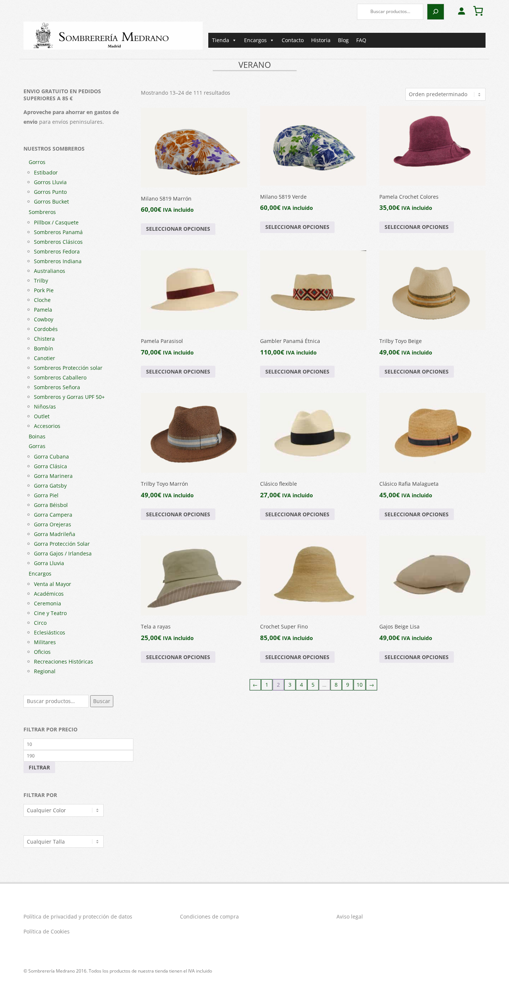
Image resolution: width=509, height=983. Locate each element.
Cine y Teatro (50, 613)
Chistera (44, 338)
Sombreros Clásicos (58, 241)
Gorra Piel (46, 495)
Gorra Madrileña (54, 534)
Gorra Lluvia (49, 563)
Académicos (49, 593)
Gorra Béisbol (51, 504)
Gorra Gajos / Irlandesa (63, 553)
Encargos (255, 40)
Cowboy (43, 319)
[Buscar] (435, 12)
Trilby (41, 280)
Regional (45, 671)
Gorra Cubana (51, 456)
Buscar (101, 701)
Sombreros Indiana (58, 261)
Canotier (44, 358)
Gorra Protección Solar (62, 543)
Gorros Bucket (51, 201)
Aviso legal (349, 916)
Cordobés (46, 329)
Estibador (46, 172)
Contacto (293, 40)
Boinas (37, 436)
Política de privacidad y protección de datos (77, 916)
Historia (321, 40)
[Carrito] (478, 10)
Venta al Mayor (52, 583)
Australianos (49, 270)
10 (360, 684)
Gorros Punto (50, 191)
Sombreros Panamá (58, 232)
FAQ (361, 40)
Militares (45, 642)
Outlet (42, 416)
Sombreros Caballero (60, 377)
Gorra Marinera (53, 475)
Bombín (43, 348)
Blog (343, 40)
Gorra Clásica (50, 466)
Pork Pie (44, 290)
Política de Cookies (46, 931)
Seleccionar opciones (178, 228)
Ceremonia (47, 603)
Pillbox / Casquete (56, 222)
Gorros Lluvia (50, 182)
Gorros (37, 162)
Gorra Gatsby (50, 485)
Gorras (37, 446)
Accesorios (47, 425)
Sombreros (42, 211)
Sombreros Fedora (57, 251)
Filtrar (39, 767)
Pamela (43, 309)
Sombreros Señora (57, 387)
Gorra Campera (53, 514)
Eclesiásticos (49, 632)
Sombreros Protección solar (68, 367)
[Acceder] (461, 10)
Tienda (220, 40)
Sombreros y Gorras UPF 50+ (69, 396)
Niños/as (45, 406)
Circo (40, 622)
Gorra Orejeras (52, 524)
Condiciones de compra (209, 916)
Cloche (42, 299)
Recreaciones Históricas (63, 661)
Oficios (42, 651)
